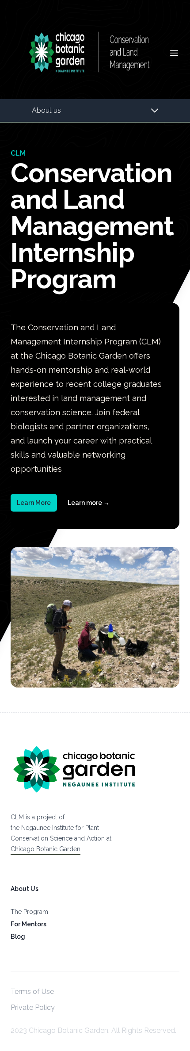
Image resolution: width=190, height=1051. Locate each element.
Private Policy (33, 1007)
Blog (18, 936)
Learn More (34, 502)
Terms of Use (32, 991)
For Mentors (28, 924)
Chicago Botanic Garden (45, 848)
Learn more (89, 502)
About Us (24, 888)
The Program (29, 911)
